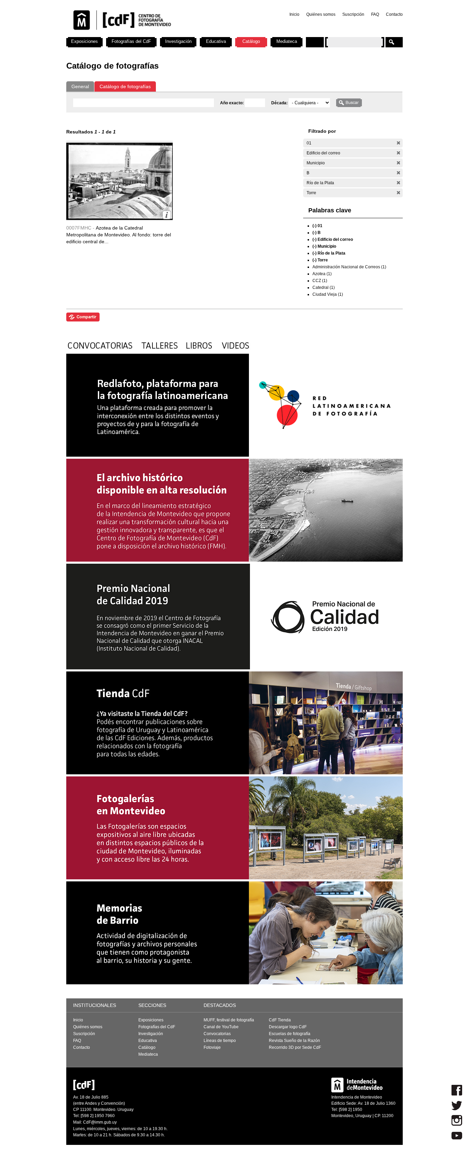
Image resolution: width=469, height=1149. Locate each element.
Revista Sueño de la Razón (294, 1040)
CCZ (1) (319, 280)
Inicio (294, 14)
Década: (280, 103)
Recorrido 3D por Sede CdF (295, 1047)
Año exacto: (232, 103)
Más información (166, 215)
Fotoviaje (212, 1047)
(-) (398, 142)
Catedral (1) (323, 287)
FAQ (375, 14)
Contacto (394, 14)
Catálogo (251, 41)
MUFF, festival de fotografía (229, 1020)
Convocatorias (217, 1033)
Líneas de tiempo (220, 1040)
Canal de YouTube (221, 1026)
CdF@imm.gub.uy (100, 1122)
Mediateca (286, 41)
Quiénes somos (320, 14)
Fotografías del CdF (131, 41)
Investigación (178, 41)
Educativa (216, 41)
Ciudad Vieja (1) (327, 294)
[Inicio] (156, 34)
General (80, 86)
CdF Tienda (280, 1020)
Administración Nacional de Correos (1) (349, 267)
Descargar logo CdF (288, 1026)
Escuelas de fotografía (289, 1033)
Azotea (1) (322, 273)
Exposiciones (84, 41)
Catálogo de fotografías (125, 86)
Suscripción (353, 14)
